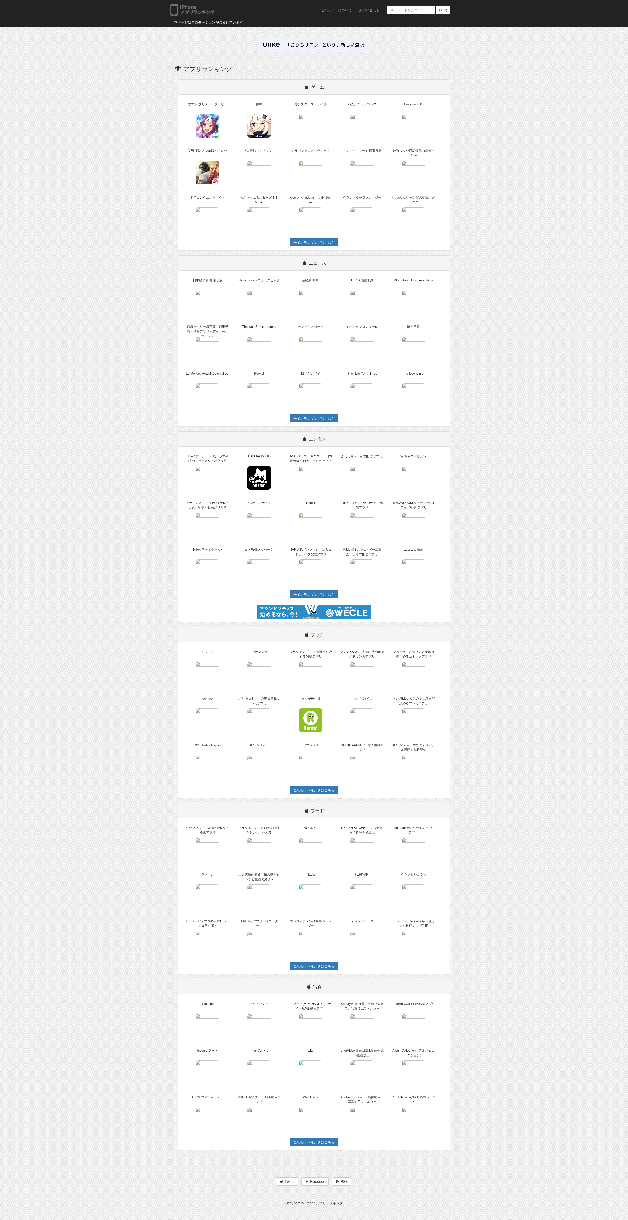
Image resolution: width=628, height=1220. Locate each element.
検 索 (443, 9)
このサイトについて (336, 9)
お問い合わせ (369, 9)
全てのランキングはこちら (314, 242)
